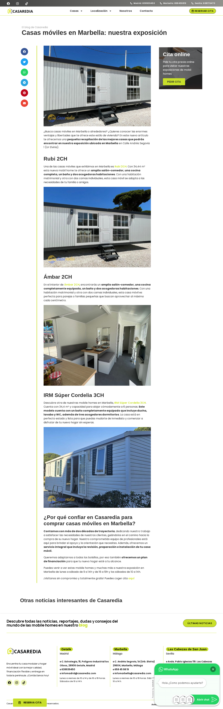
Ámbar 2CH (72, 285)
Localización (99, 11)
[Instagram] (17, 683)
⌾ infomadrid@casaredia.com (78, 673)
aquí (131, 578)
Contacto (146, 11)
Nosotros (125, 11)
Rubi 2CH (121, 166)
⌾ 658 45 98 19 (121, 669)
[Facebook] (9, 683)
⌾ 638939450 (67, 669)
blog (83, 625)
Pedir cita (174, 81)
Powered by (153, 689)
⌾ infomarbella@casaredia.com (132, 673)
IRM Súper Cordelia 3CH (130, 403)
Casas (74, 11)
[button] (24, 51)
